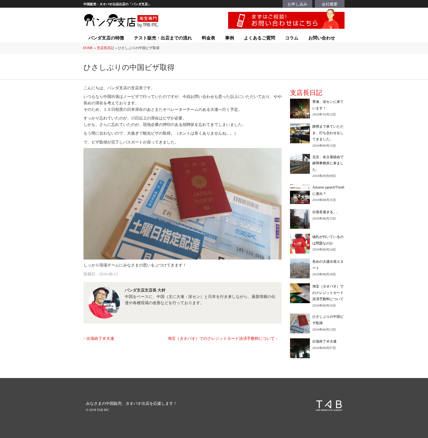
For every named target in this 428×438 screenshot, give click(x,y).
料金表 (208, 37)
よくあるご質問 (259, 37)
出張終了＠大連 (100, 338)
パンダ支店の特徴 (106, 37)
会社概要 (330, 4)
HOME (88, 48)
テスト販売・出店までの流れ (163, 37)
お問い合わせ (321, 37)
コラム (291, 37)
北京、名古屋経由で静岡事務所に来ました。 (328, 163)
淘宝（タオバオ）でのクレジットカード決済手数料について (221, 338)
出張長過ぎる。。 (326, 212)
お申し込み (297, 4)
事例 (229, 37)
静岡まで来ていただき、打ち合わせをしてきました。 (328, 132)
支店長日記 (105, 48)
